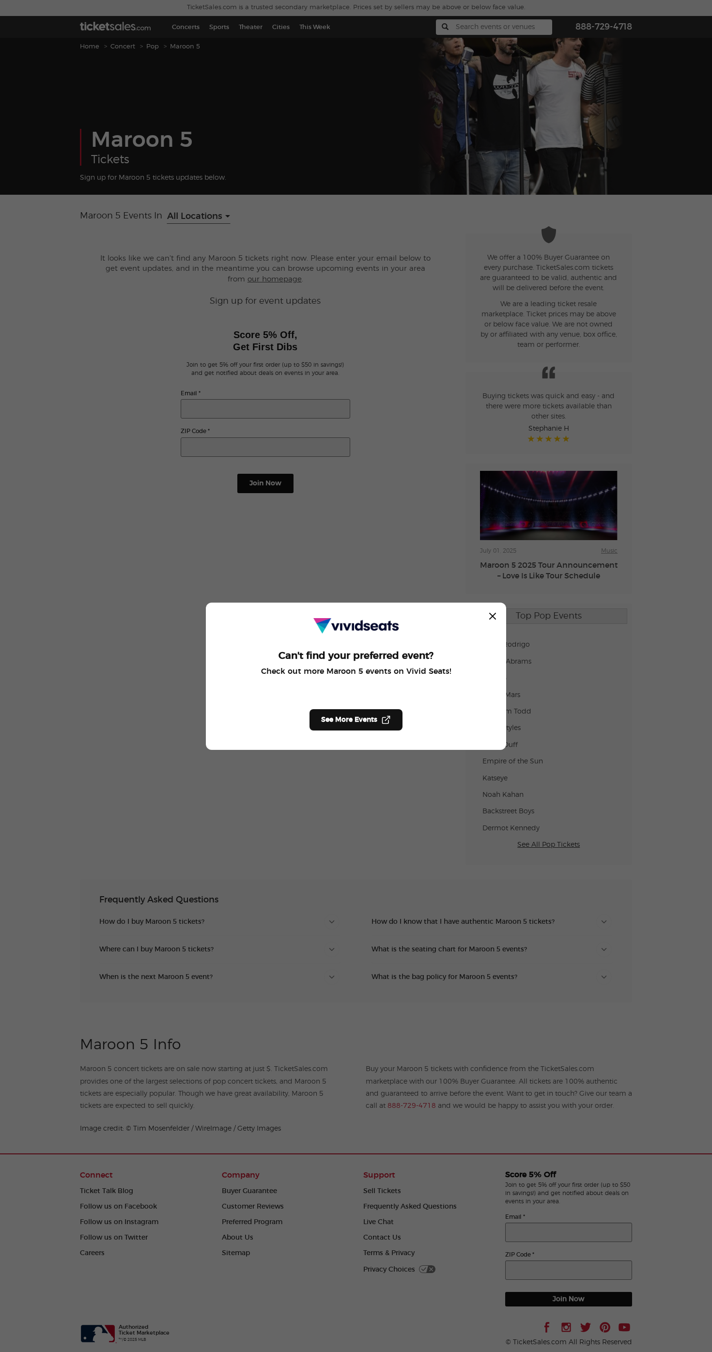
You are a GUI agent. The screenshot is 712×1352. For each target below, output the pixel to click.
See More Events (349, 719)
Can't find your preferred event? (356, 656)
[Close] (492, 616)
